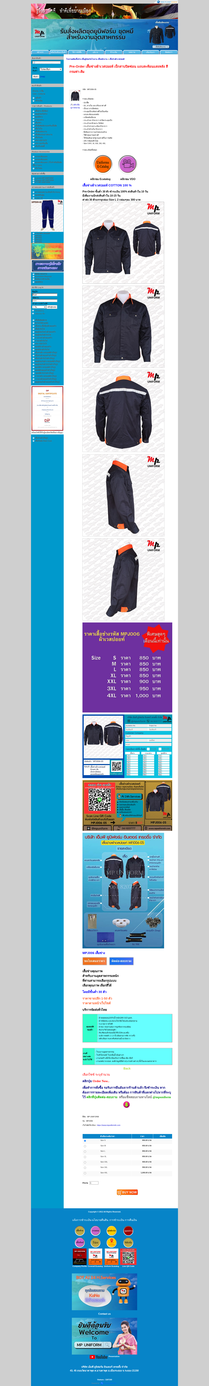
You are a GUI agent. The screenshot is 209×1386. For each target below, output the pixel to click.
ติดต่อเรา (168, 52)
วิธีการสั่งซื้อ (77, 52)
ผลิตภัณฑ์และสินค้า (58, 52)
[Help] (42, 77)
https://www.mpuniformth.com (108, 1125)
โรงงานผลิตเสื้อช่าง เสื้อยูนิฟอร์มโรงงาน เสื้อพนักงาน (86, 59)
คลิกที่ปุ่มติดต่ (95, 1097)
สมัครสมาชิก (40, 314)
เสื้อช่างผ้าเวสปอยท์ (116, 59)
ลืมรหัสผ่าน (39, 311)
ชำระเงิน (113, 52)
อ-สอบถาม (110, 1097)
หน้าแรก (40, 52)
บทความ (132, 52)
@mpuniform (162, 1097)
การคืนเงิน (131, 1220)
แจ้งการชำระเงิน (81, 1220)
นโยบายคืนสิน (100, 1220)
